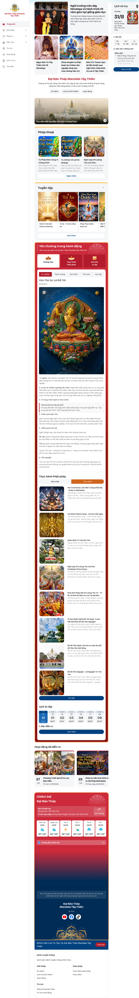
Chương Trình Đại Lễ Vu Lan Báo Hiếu (56, 779)
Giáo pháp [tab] (55, 482)
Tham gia (100, 945)
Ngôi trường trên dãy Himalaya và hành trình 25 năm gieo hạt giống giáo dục (88, 9)
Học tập (98, 274)
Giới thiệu (41, 966)
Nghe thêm (71, 176)
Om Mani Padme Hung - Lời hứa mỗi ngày (85, 514)
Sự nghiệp (45, 274)
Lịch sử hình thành (70, 91)
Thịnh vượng (60, 274)
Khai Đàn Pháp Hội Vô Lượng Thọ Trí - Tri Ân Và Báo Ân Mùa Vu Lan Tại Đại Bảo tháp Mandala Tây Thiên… (85, 595)
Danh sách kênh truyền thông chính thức (54, 960)
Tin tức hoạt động (44, 993)
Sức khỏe (74, 274)
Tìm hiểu (71, 698)
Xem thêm (71, 236)
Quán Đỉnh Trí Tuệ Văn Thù (79, 540)
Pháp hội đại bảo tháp (46, 989)
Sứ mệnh (54, 91)
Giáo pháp (77, 966)
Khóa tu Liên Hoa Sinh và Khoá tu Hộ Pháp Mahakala (99, 779)
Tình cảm (86, 274)
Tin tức (40, 984)
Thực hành (77, 975)
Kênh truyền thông (46, 955)
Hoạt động (87, 91)
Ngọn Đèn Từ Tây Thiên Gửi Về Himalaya (44, 65)
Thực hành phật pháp (82, 971)
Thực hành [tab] (87, 482)
